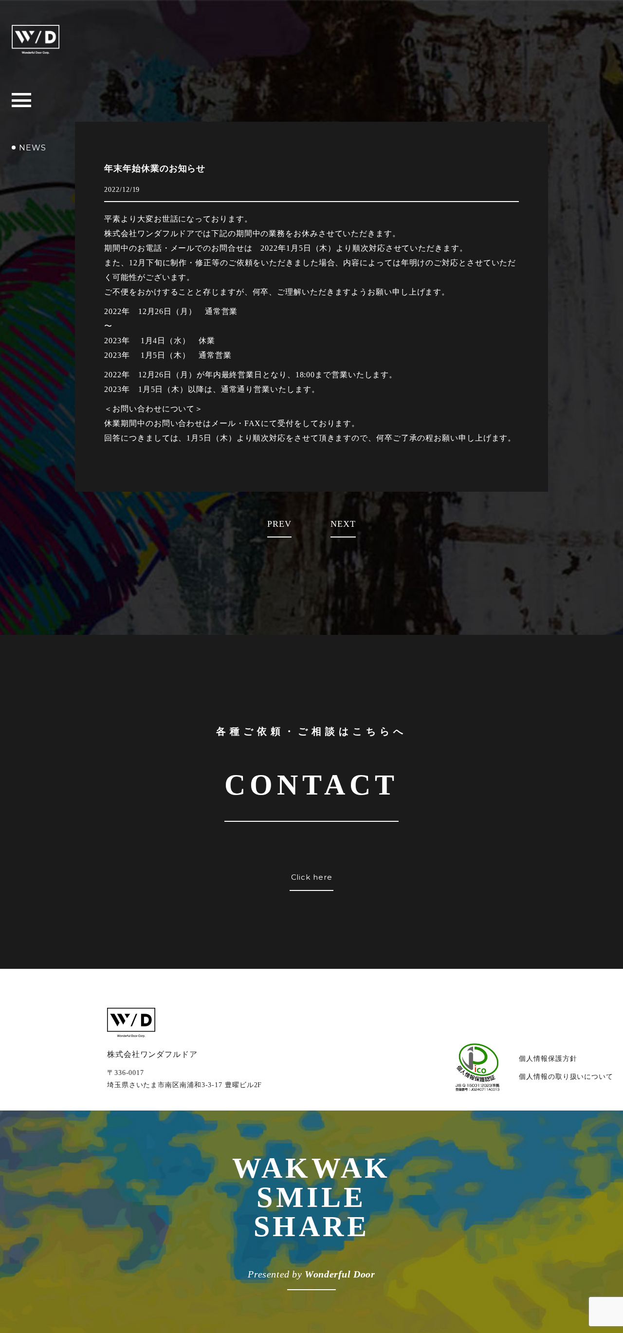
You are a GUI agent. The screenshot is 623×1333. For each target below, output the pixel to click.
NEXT (343, 524)
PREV (279, 524)
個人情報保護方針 (548, 1058)
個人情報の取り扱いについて (566, 1076)
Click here (311, 877)
